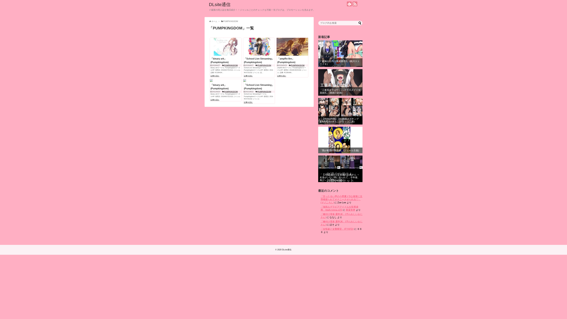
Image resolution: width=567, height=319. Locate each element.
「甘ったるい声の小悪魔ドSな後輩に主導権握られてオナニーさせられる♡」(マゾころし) (341, 199)
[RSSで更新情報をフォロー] (354, 3)
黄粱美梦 (350, 210)
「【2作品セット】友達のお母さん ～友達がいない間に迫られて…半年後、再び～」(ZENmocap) (340, 177)
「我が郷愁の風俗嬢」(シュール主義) (339, 150)
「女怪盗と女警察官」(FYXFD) (337, 229)
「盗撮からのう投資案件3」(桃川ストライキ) (340, 62)
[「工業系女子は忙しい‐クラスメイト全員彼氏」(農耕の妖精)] (340, 82)
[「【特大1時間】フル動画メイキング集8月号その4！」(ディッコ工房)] (340, 111)
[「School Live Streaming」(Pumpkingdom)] (259, 47)
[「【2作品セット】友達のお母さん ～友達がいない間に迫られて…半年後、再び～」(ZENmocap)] (340, 169)
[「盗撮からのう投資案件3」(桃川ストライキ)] (340, 53)
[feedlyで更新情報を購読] (349, 3)
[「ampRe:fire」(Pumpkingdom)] (292, 47)
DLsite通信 (219, 4)
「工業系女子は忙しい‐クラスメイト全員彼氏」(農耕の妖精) (340, 91)
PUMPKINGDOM (231, 65)
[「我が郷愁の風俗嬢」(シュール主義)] (340, 140)
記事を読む (215, 76)
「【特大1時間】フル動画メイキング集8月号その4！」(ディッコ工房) (339, 120)
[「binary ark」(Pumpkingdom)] (225, 47)
